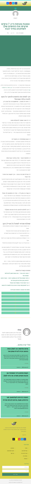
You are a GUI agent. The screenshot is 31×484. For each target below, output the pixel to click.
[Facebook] (16, 3)
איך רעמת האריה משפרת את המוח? (19, 283)
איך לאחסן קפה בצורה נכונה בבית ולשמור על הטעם (15, 285)
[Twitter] (13, 3)
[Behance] (7, 3)
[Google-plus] (19, 439)
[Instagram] (13, 439)
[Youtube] (10, 3)
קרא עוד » (26, 363)
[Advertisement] (15, 50)
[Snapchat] (16, 439)
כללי (8, 33)
